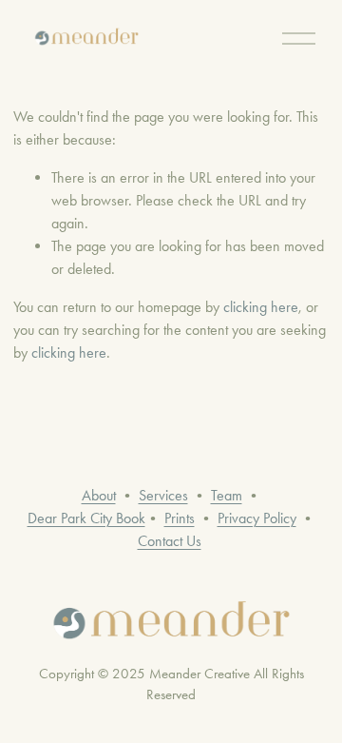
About (99, 495)
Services (163, 495)
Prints (179, 518)
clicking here (260, 307)
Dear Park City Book (86, 518)
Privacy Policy (257, 518)
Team (226, 495)
